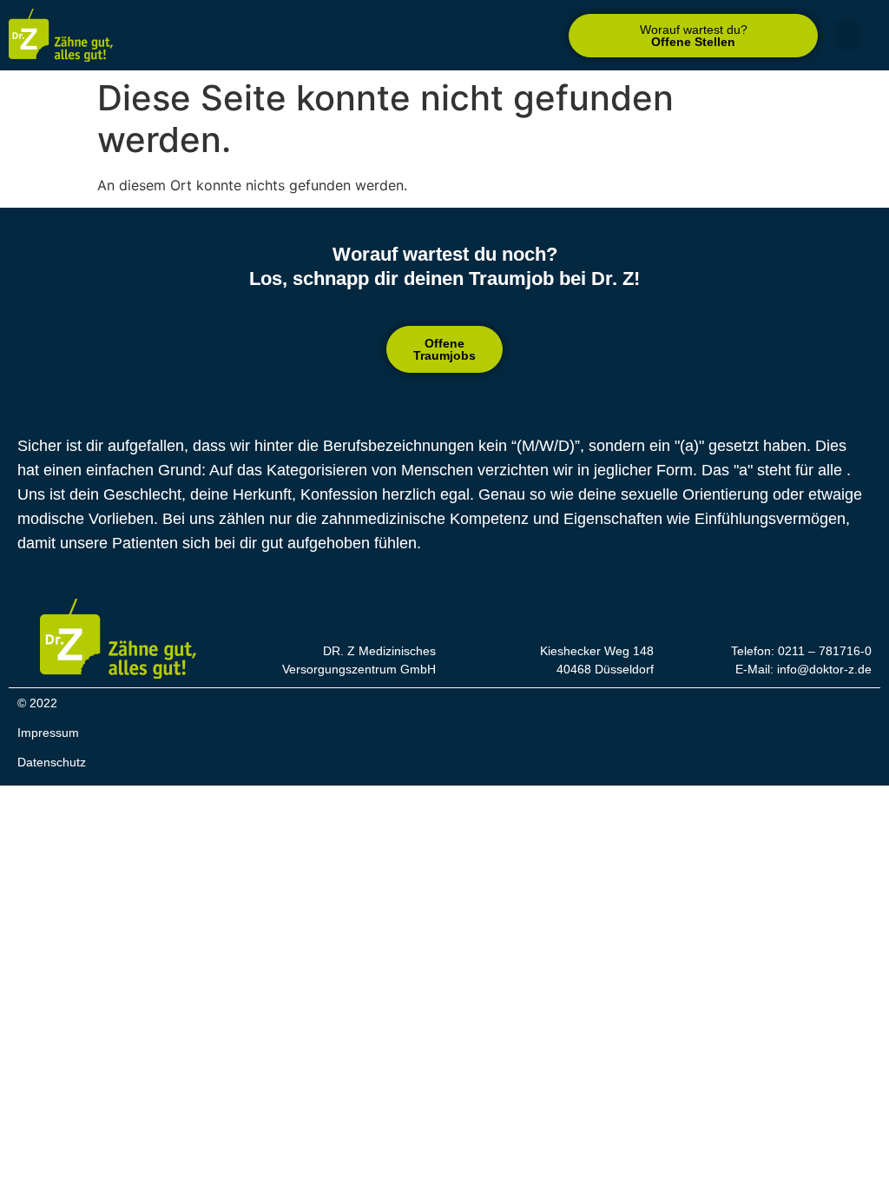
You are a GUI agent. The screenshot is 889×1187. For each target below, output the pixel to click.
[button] (693, 35)
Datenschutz (51, 762)
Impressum (48, 732)
